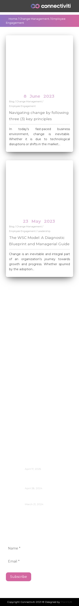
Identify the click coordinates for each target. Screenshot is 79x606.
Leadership (44, 231)
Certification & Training (28, 382)
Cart (13, 376)
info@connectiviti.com (25, 337)
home (14, 407)
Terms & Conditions (25, 426)
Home (13, 18)
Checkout (17, 388)
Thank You (18, 433)
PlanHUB (66, 601)
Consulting (18, 401)
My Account (19, 414)
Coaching (17, 395)
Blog (11, 101)
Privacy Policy (21, 420)
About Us (17, 370)
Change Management (34, 18)
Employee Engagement (22, 106)
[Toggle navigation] (10, 6)
